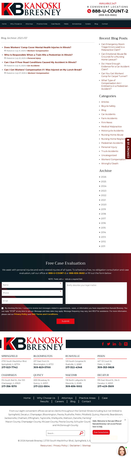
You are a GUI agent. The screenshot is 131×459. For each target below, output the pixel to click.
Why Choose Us (16, 24)
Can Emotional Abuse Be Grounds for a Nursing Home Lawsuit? (114, 57)
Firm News (106, 122)
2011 (102, 246)
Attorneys (29, 24)
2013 (102, 237)
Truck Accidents (109, 151)
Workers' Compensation (37, 51)
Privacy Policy (20, 314)
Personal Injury (34, 58)
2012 (102, 241)
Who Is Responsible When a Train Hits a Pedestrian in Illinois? (38, 55)
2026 (102, 177)
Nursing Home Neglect (113, 139)
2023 (102, 191)
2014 (102, 232)
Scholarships (76, 24)
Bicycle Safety (108, 106)
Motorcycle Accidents (112, 131)
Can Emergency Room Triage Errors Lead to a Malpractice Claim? (112, 47)
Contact (105, 24)
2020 (102, 204)
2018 (102, 214)
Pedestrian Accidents (112, 143)
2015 (102, 228)
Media (66, 24)
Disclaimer (75, 445)
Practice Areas (42, 24)
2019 (102, 209)
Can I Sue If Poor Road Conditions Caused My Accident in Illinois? (40, 62)
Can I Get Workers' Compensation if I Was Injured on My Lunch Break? (43, 70)
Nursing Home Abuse (112, 135)
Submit (65, 321)
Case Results (55, 24)
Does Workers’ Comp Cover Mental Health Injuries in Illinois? (37, 47)
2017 (102, 218)
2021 (102, 200)
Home (4, 24)
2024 (102, 186)
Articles (105, 102)
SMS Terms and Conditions (44, 314)
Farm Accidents (109, 118)
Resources (45, 445)
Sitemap (86, 445)
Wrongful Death (109, 163)
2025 (102, 181)
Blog (96, 24)
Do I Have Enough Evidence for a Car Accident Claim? (115, 67)
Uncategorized (109, 155)
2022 (102, 195)
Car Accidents (33, 66)
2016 (102, 223)
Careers (88, 24)
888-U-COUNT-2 (110, 11)
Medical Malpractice (111, 126)
